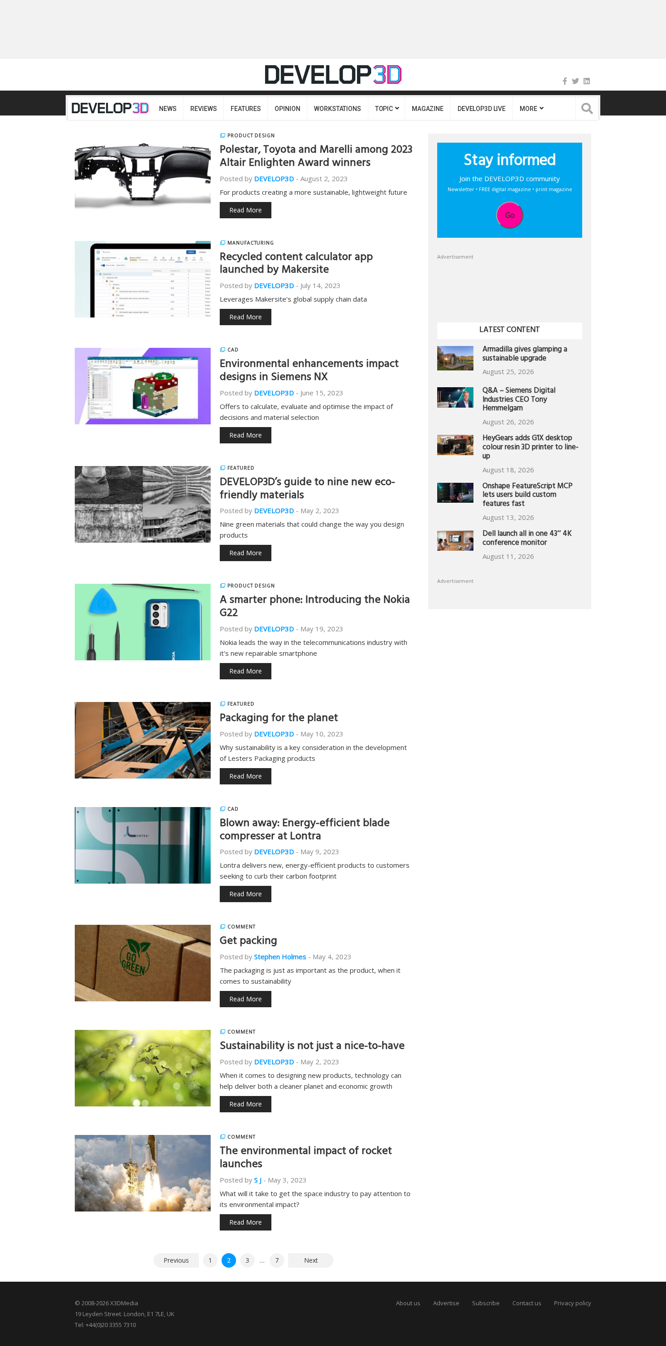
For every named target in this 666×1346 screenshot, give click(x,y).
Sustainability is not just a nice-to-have (312, 1047)
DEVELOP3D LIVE (482, 108)
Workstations (337, 108)
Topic (384, 108)
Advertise (446, 1303)
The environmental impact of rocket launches (306, 1159)
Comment (241, 926)
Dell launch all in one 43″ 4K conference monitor (527, 539)
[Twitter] (575, 81)
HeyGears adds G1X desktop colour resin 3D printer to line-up (531, 448)
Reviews (203, 108)
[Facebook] (565, 81)
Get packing (248, 942)
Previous (176, 1260)
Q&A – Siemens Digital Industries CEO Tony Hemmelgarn (519, 401)
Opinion (287, 108)
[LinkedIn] (586, 81)
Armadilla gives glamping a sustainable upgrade (525, 354)
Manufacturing (250, 243)
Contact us (526, 1303)
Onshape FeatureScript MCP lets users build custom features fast (528, 496)
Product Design (251, 135)
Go (510, 215)
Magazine (428, 108)
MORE (528, 108)
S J (257, 1179)
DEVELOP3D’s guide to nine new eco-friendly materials (307, 490)
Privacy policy (572, 1303)
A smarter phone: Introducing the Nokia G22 (315, 608)
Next (311, 1260)
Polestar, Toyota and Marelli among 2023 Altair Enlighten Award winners (316, 157)
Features (246, 108)
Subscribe (486, 1303)
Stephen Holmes (280, 956)
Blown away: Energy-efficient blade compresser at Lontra (305, 831)
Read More (245, 210)
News (167, 108)
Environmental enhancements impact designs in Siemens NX (309, 372)
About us (408, 1303)
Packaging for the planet (279, 719)
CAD (233, 349)
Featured (241, 468)
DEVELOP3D (274, 178)
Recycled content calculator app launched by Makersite (296, 265)
